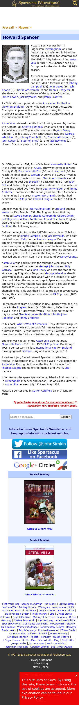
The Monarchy (39, 613)
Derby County (68, 256)
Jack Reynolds (28, 97)
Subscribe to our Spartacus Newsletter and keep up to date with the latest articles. (40, 431)
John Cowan (9, 140)
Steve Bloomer (22, 215)
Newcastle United (61, 164)
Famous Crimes (66, 610)
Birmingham (53, 49)
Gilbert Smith (65, 215)
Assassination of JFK (63, 607)
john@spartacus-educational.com (53, 402)
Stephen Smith (30, 140)
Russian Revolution (48, 630)
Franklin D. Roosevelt (16, 646)
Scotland (7, 226)
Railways (71, 627)
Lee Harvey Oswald (61, 646)
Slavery (71, 623)
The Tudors (50, 603)
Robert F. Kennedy (40, 636)
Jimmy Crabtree (52, 97)
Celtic (24, 239)
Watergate (44, 607)
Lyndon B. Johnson (17, 636)
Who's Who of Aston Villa (32, 324)
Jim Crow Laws (36, 643)
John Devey (56, 86)
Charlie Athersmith (27, 90)
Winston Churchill (37, 633)
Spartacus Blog (17, 633)
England (60, 208)
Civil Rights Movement (35, 623)
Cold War (5, 617)
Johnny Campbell (30, 137)
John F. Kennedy (58, 633)
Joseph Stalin (19, 643)
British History (66, 603)
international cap (39, 208)
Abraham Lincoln (39, 646)
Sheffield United (32, 126)
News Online (41, 667)
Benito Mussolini (56, 643)
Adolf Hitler (68, 640)
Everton (35, 174)
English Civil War (21, 617)
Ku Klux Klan (29, 640)
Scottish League (46, 239)
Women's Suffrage (27, 627)
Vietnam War (10, 607)
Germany (6, 620)
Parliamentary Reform (52, 627)
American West (47, 610)
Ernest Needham (54, 219)
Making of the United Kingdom (50, 617)
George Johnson (49, 266)
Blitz (52, 613)
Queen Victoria (61, 636)
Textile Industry (27, 630)
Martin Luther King (48, 640)
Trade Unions (9, 630)
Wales (5, 212)
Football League (43, 199)
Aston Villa (8, 123)
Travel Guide (68, 630)
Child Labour (8, 627)
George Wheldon (53, 188)
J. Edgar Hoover (11, 640)
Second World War (31, 603)
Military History (27, 607)
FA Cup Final (51, 344)
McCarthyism (57, 623)
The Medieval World (24, 620)
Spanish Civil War (11, 623)
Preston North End (29, 171)
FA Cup (37, 167)
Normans (31, 610)
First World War (10, 603)
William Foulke (29, 219)
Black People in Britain (17, 613)
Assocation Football (13, 610)
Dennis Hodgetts (59, 90)
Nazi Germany (45, 620)
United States (64, 613)
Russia (72, 617)
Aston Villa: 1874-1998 (39, 528)
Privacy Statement (41, 660)
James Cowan (10, 97)
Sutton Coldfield (42, 390)
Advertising (41, 663)
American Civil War (65, 620)
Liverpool (59, 171)
